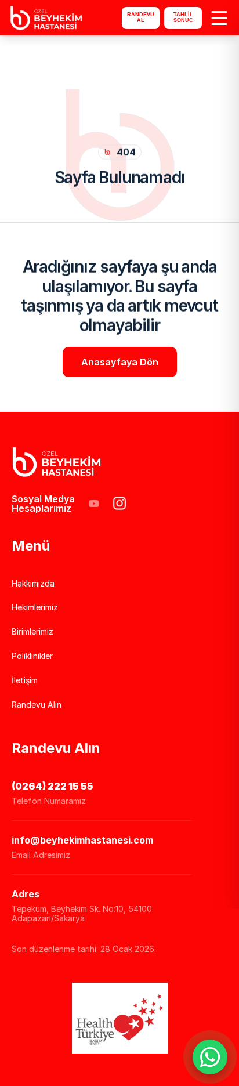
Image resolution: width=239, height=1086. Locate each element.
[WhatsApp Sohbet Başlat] (210, 1057)
